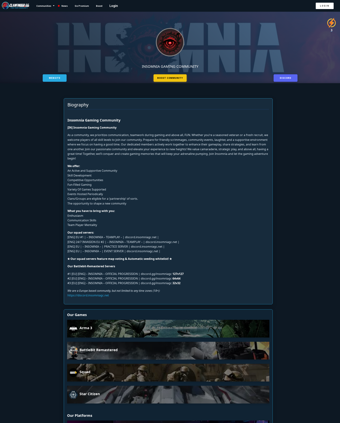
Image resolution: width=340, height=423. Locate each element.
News (77, 6)
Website (54, 77)
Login (134, 6)
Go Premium (97, 6)
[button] (325, 6)
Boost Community (170, 77)
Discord (285, 77)
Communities (52, 6)
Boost (118, 6)
